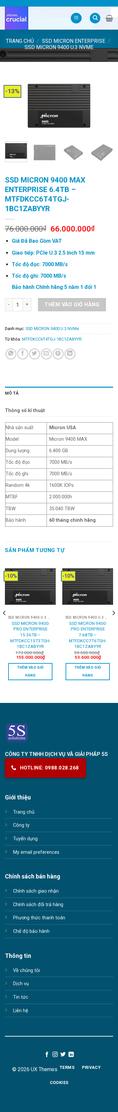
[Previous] (15, 106)
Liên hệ (20, 1011)
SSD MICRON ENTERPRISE (73, 41)
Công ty (21, 825)
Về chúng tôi (26, 970)
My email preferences (36, 852)
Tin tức (20, 997)
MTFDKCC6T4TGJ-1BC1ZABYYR (52, 339)
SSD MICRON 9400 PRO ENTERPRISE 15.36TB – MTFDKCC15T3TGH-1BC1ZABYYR (30, 635)
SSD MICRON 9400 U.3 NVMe (59, 47)
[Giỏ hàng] (109, 18)
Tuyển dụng (25, 839)
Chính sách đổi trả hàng (38, 904)
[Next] (102, 106)
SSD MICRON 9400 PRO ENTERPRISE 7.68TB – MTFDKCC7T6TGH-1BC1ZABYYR (88, 635)
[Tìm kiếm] (95, 18)
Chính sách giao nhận (36, 891)
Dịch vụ (21, 984)
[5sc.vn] (32, 18)
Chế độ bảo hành (31, 931)
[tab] (59, 393)
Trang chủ (20, 41)
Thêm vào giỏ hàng (72, 304)
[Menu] (76, 18)
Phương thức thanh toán (39, 918)
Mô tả (12, 393)
